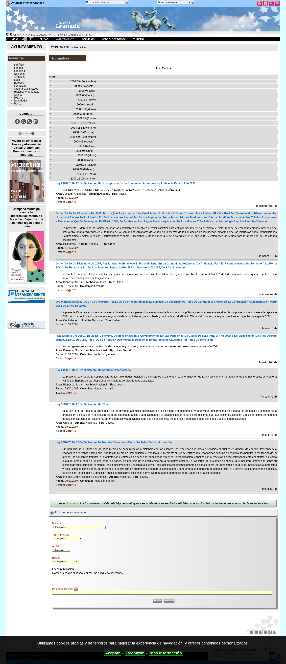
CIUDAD (44, 39)
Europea (19, 82)
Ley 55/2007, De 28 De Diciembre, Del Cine (82, 404)
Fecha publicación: (63, 569)
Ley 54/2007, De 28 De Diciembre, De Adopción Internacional (93, 370)
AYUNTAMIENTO (65, 39)
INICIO (14, 39)
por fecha (19, 70)
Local (17, 79)
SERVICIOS (88, 39)
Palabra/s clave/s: (63, 588)
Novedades (21, 100)
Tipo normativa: (61, 534)
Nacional (19, 73)
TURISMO (138, 39)
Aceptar (112, 653)
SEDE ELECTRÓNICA (114, 39)
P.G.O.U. (19, 97)
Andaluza (19, 76)
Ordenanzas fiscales (26, 88)
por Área (19, 64)
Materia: (57, 523)
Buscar (90, 2)
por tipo (18, 67)
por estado (20, 85)
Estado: (56, 557)
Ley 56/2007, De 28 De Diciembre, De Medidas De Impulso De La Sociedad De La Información (114, 442)
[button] (192, 2)
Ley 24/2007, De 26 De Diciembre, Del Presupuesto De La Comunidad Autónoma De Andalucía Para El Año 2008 (125, 183)
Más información (166, 653)
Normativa (80, 47)
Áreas (161, 2)
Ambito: (56, 546)
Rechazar (135, 653)
